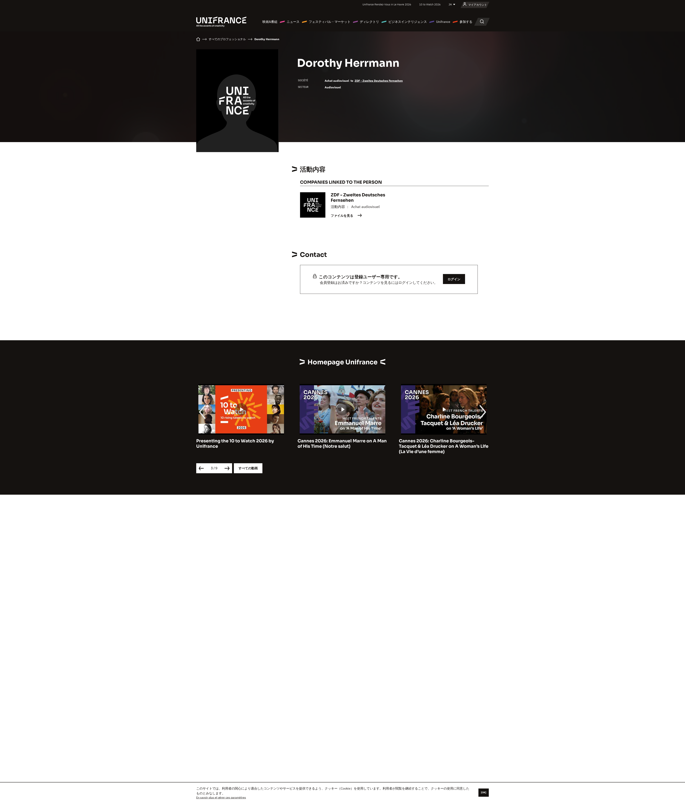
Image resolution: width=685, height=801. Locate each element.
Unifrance (443, 22)
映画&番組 (269, 22)
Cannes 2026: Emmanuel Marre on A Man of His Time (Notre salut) (240, 443)
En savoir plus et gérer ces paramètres (221, 797)
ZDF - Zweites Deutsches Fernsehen (379, 80)
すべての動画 (248, 468)
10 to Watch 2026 (430, 4)
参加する (466, 22)
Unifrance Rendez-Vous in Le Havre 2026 (386, 4)
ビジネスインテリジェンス (407, 22)
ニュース (293, 22)
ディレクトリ (369, 22)
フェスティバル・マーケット (330, 22)
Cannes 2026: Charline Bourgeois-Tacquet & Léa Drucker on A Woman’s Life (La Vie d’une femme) (342, 446)
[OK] (483, 792)
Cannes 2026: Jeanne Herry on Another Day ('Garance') (442, 443)
